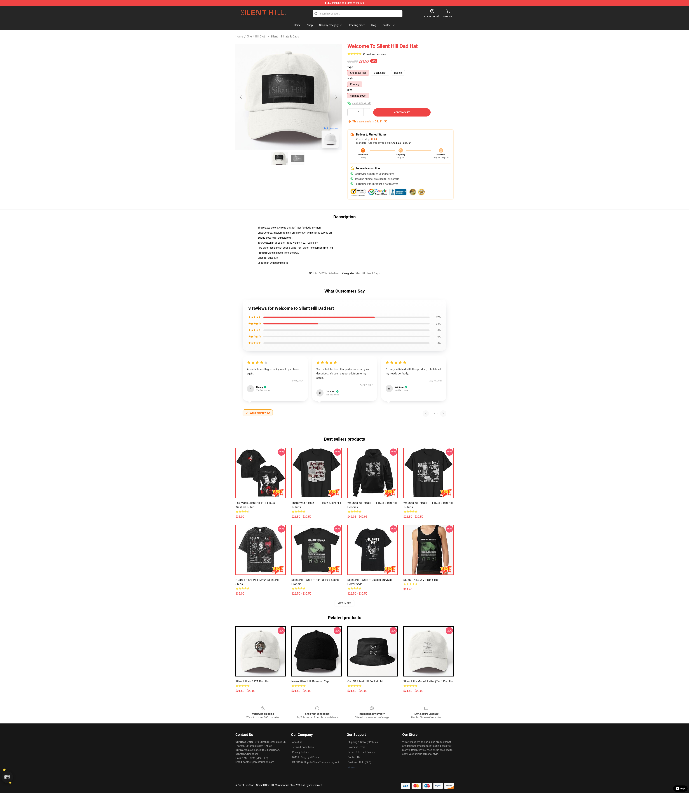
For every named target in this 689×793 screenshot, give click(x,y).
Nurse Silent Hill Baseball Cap (310, 681)
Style (350, 78)
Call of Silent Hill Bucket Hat (365, 681)
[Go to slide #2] (297, 158)
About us (297, 742)
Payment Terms (356, 747)
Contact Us (354, 757)
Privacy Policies (300, 752)
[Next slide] (336, 97)
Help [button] (682, 788)
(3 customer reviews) (374, 54)
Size (349, 90)
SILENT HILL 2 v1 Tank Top (421, 579)
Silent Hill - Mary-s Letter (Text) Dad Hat (428, 681)
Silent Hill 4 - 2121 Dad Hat (252, 681)
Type (350, 67)
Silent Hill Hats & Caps (285, 36)
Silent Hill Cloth (256, 36)
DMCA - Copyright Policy (305, 757)
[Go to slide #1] (279, 158)
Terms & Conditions (303, 747)
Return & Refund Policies (361, 752)
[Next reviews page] (443, 413)
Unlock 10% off (7, 777)
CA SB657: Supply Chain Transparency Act (315, 762)
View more (344, 603)
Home (239, 36)
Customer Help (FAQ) (359, 762)
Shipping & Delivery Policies (363, 742)
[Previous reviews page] (426, 413)
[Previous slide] (241, 97)
